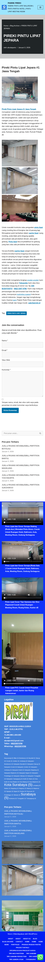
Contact (19, 942)
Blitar (16, 758)
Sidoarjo (17, 795)
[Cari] (40, 433)
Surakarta (13, 798)
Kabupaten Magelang (31, 770)
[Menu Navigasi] (40, 7)
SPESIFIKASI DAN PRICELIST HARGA (22, 950)
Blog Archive (14, 26)
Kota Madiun (14, 782)
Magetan (22, 788)
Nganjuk (9, 791)
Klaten (31, 779)
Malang (30, 788)
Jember (16, 761)
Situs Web (6, 360)
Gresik (9, 761)
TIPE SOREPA (33, 956)
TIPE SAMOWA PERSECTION (17, 956)
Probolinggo (8, 795)
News (6, 944)
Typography (31, 959)
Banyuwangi (8, 758)
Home (6, 26)
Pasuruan (30, 791)
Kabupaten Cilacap (33, 764)
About (10, 939)
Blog (35, 939)
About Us (27, 939)
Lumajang (37, 785)
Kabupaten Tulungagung (14, 779)
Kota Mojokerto (34, 782)
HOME (34, 942)
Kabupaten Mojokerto (11, 773)
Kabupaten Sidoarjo (20, 776)
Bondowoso (23, 758)
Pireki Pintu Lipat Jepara (16, 313)
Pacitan (23, 791)
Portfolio (15, 944)
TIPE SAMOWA (31, 953)
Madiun (7, 788)
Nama (5, 341)
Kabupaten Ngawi (25, 773)
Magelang (15, 788)
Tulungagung (31, 798)
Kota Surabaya (18, 785)
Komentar (6, 370)
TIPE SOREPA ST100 (16, 959)
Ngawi (16, 791)
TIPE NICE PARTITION (16, 953)
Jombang (23, 761)
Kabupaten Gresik (10, 767)
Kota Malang (24, 782)
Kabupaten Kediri (18, 770)
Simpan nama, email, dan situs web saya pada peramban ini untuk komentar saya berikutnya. (20, 403)
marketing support (24, 294)
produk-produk (33, 280)
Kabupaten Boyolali (20, 764)
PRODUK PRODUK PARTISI (31, 944)
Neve (10, 934)
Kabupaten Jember (23, 767)
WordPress (32, 934)
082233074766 (16, 743)
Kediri (25, 779)
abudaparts (11, 47)
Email (4, 350)
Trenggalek (21, 798)
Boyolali (32, 758)
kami (15, 300)
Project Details (22, 947)
